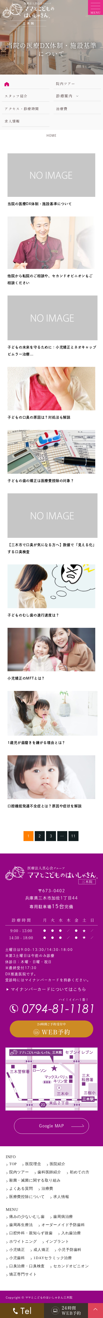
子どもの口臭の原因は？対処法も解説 (39, 417)
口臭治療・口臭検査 (27, 1266)
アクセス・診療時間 (21, 108)
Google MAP (51, 1126)
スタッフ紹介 (16, 95)
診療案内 (64, 95)
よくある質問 (21, 1188)
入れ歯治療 (71, 1233)
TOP (13, 1164)
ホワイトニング (23, 1241)
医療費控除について (27, 1197)
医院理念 (33, 1164)
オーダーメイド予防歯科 (63, 1225)
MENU (12, 1209)
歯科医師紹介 (49, 1172)
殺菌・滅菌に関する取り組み (34, 1180)
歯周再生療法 (21, 1225)
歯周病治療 (63, 1217)
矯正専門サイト (23, 1274)
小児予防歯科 (70, 1250)
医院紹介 (58, 1164)
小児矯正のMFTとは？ (26, 678)
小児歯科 (17, 1258)
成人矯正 (41, 1250)
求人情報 (12, 121)
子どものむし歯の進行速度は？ (33, 615)
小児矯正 (17, 1250)
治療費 (62, 108)
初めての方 (80, 1172)
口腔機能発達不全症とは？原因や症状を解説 (45, 806)
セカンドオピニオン (71, 1266)
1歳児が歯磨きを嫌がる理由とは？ (37, 742)
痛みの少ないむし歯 (27, 1217)
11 (73, 836)
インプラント (57, 1241)
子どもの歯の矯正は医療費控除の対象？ (41, 480)
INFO (11, 1157)
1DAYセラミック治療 (53, 1258)
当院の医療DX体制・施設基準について (40, 204)
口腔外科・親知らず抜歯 (31, 1233)
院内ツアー (65, 83)
